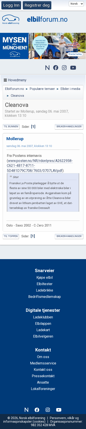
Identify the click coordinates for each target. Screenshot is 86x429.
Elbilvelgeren (43, 336)
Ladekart (43, 330)
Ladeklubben (43, 317)
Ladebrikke (44, 290)
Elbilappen (43, 323)
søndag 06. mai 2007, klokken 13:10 (29, 146)
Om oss (43, 357)
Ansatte (43, 382)
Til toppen (11, 236)
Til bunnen (11, 126)
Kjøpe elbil (44, 277)
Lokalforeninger (43, 389)
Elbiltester (44, 284)
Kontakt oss (43, 370)
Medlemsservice (43, 363)
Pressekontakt (43, 376)
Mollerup (15, 138)
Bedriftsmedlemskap (44, 297)
